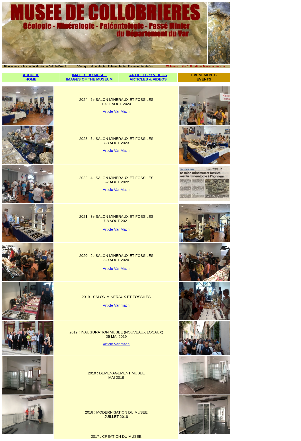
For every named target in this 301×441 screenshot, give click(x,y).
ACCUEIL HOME (31, 77)
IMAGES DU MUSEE (89, 75)
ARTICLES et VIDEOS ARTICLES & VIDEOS (148, 77)
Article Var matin (116, 305)
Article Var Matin (116, 111)
